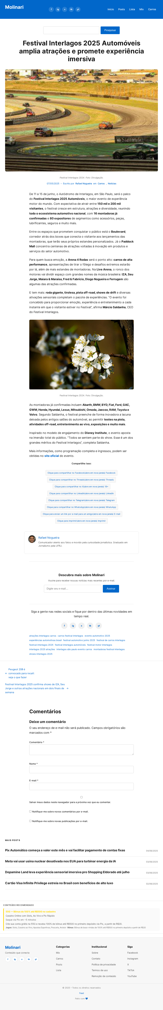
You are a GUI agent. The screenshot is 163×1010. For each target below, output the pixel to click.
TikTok (130, 970)
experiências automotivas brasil (45, 640)
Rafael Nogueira (83, 183)
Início (111, 9)
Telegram (81, 500)
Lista (132, 9)
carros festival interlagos (70, 635)
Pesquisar (110, 30)
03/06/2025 (152, 862)
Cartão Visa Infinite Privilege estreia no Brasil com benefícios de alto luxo (59, 883)
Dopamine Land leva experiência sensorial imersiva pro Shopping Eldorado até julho (67, 872)
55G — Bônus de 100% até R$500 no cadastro (31, 911)
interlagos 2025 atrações (42, 649)
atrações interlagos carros (42, 635)
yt (78, 9)
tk (71, 9)
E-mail (81, 514)
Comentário (36, 742)
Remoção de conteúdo (104, 976)
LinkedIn (81, 493)
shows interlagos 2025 (40, 654)
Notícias (112, 183)
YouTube (132, 976)
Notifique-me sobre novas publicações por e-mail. (60, 821)
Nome (33, 763)
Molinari (14, 7)
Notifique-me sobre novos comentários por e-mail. (60, 811)
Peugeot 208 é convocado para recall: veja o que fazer (19, 673)
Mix (141, 9)
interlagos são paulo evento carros (74, 649)
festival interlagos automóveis (70, 645)
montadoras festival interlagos (109, 649)
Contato (96, 958)
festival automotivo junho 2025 (79, 640)
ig (58, 9)
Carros (152, 9)
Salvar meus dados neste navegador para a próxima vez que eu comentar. (70, 802)
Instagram (132, 958)
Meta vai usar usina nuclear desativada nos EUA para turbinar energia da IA (60, 861)
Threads (81, 480)
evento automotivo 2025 (97, 635)
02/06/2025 (152, 884)
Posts (121, 9)
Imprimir (81, 521)
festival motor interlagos (99, 645)
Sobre (95, 952)
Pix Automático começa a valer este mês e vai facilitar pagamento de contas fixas (65, 850)
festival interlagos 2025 (41, 645)
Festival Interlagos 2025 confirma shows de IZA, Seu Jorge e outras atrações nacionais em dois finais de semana (37, 688)
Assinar (111, 588)
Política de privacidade (104, 964)
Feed (81, 993)
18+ (81, 486)
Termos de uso (100, 970)
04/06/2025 (152, 851)
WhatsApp (81, 507)
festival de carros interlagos (111, 640)
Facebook (81, 473)
